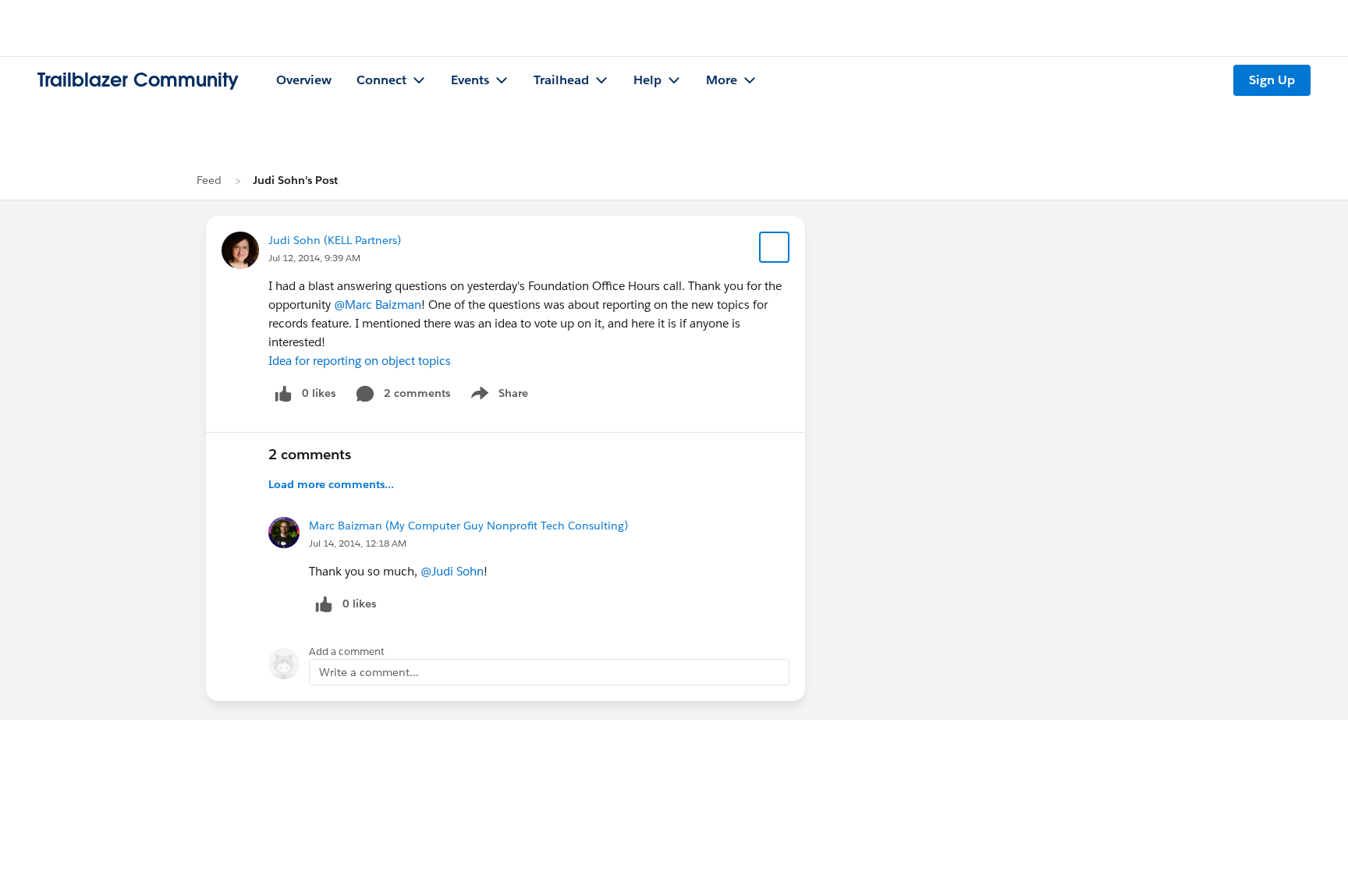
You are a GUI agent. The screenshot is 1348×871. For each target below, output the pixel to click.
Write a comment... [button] (369, 672)
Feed (209, 180)
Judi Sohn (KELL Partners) (334, 240)
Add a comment (347, 651)
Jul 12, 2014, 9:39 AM (314, 257)
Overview (304, 80)
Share (497, 396)
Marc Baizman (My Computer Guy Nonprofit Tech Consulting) (468, 526)
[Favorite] (775, 247)
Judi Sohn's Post (295, 180)
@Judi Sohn (452, 571)
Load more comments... (331, 484)
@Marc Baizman (377, 304)
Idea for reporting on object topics (359, 360)
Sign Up (1272, 80)
